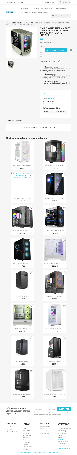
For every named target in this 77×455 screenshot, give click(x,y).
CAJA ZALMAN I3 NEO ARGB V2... (22, 263)
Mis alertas (43, 436)
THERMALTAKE (52, 99)
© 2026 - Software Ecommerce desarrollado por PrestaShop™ (39, 453)
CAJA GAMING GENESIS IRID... (22, 198)
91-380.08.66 (18, 2)
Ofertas (8, 426)
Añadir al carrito (56, 50)
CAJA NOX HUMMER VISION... (22, 394)
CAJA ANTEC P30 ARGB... (55, 296)
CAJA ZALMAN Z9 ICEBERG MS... (55, 198)
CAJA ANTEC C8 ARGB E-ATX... (22, 231)
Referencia (47, 101)
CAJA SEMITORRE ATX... (22, 361)
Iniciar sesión (44, 431)
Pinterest (59, 61)
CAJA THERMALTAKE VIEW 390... (55, 231)
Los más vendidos (11, 431)
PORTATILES (38, 8)
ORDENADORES (26, 8)
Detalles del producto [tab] (51, 94)
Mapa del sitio (27, 447)
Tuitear (54, 61)
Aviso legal (26, 431)
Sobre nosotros (28, 437)
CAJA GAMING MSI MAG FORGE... (54, 263)
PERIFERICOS (25, 12)
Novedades (9, 429)
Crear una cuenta (45, 433)
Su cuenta (44, 423)
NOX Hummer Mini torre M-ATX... (54, 394)
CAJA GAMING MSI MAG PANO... (22, 329)
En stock (46, 104)
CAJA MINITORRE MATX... (22, 296)
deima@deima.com (64, 449)
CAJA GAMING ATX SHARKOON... (22, 165)
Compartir (49, 61)
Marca (45, 99)
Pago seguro (27, 440)
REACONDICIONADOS (40, 12)
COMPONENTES (60, 8)
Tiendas (25, 449)
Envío (24, 428)
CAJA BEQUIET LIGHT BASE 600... (54, 165)
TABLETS (48, 8)
